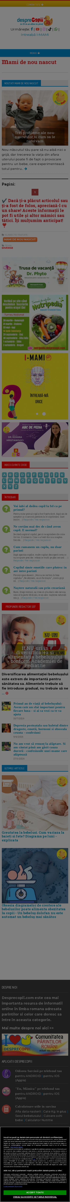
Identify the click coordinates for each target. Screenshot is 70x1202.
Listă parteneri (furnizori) (13, 1186)
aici (34, 1159)
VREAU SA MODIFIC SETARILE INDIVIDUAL (35, 1197)
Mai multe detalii (16, 1147)
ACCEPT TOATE (34, 1192)
